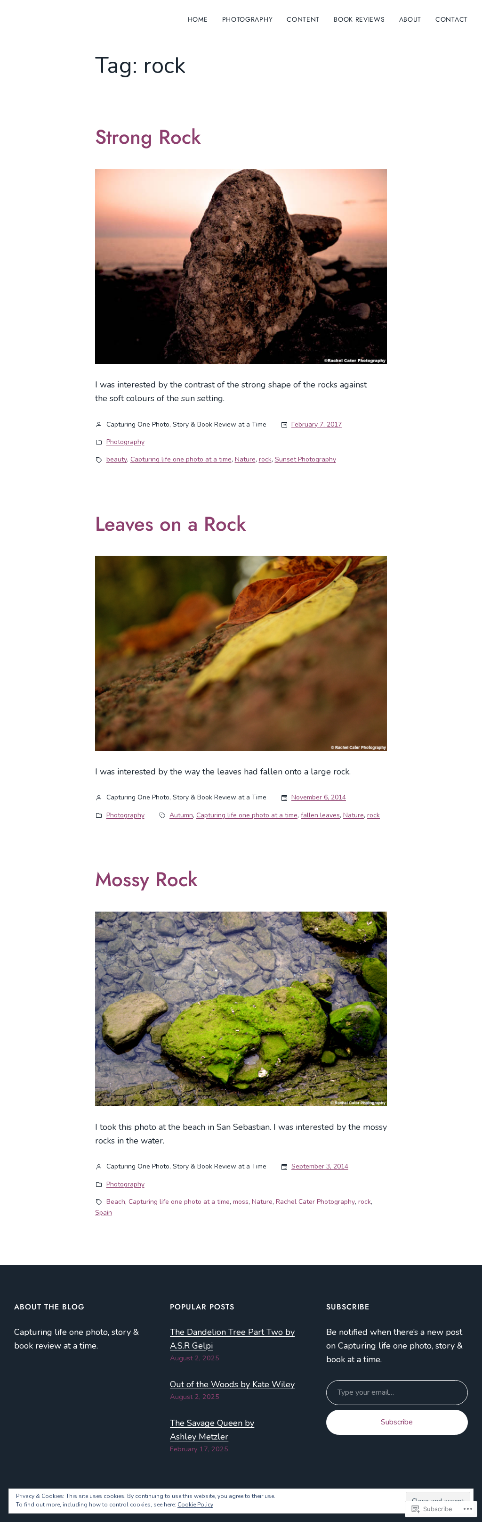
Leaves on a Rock (170, 524)
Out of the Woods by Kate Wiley (232, 1384)
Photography (125, 441)
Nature (245, 459)
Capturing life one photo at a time (181, 459)
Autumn (181, 815)
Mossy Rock (146, 879)
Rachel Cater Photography (315, 1201)
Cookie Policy (195, 1504)
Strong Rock (148, 137)
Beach (115, 1201)
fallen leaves (320, 815)
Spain (103, 1212)
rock (265, 459)
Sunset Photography (305, 459)
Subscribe (397, 1422)
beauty (116, 459)
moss (241, 1201)
